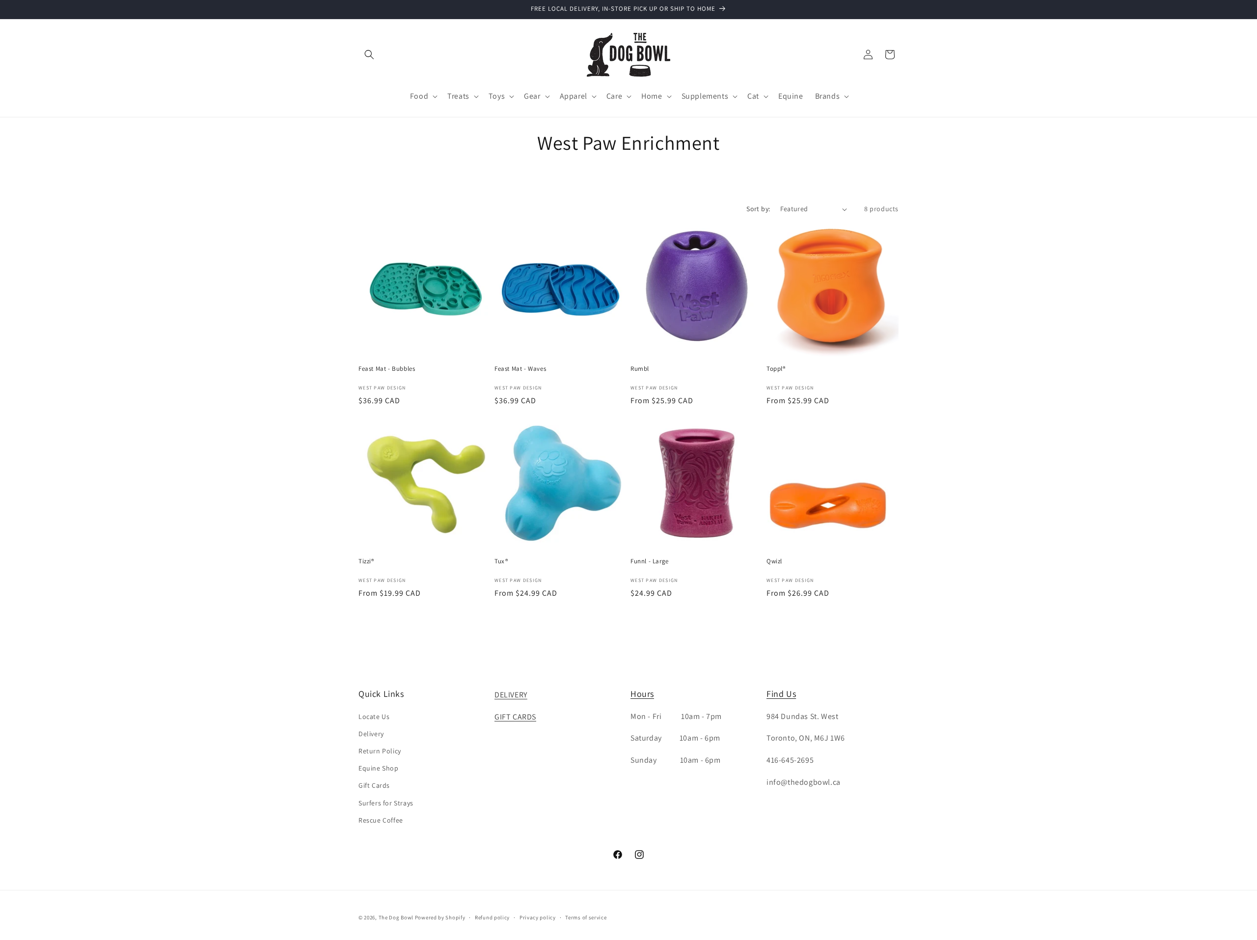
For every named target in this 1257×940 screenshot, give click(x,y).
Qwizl (774, 561)
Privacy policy (537, 917)
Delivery (371, 733)
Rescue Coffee (380, 820)
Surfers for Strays (385, 803)
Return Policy (379, 750)
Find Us (781, 693)
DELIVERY (510, 695)
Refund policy (492, 917)
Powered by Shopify (440, 917)
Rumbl (639, 369)
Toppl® (776, 369)
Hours (642, 693)
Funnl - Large (649, 561)
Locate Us (373, 716)
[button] (369, 54)
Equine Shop (378, 768)
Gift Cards (374, 785)
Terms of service (585, 917)
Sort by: (758, 208)
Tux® (501, 561)
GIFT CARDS (515, 717)
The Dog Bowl (396, 917)
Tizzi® (366, 561)
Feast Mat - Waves (520, 369)
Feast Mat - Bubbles (386, 369)
